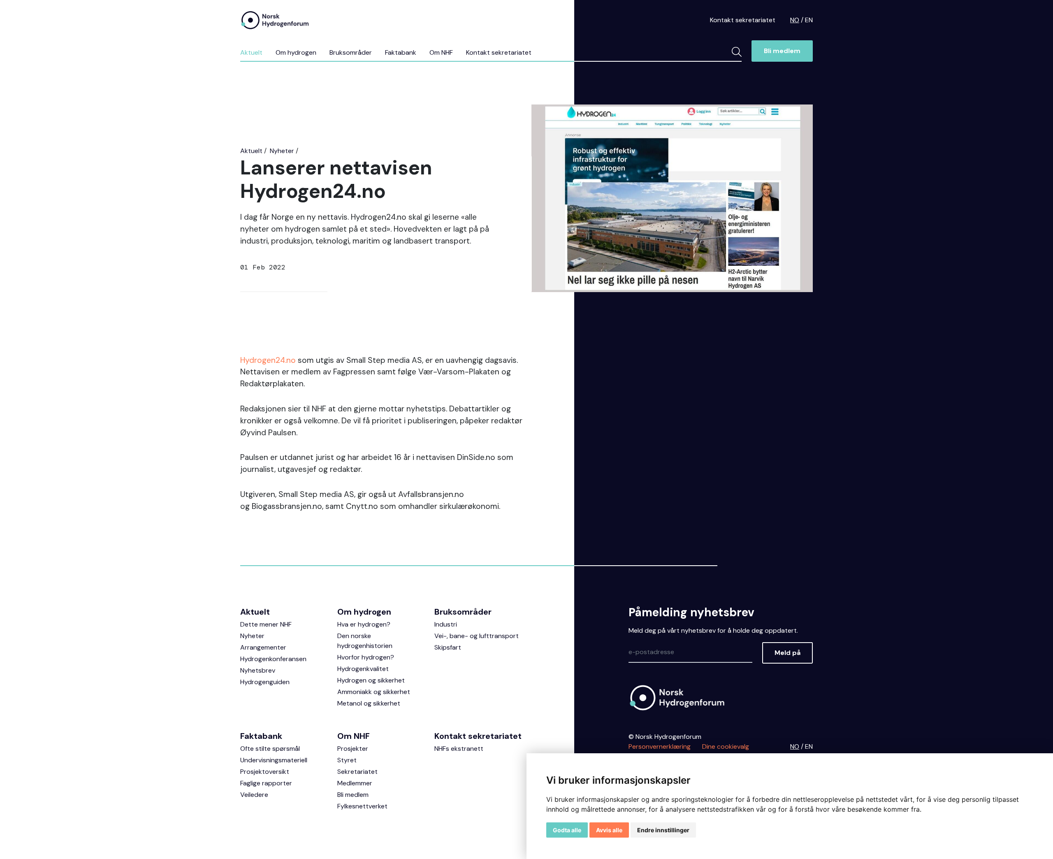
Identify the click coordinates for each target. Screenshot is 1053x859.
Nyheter (282, 150)
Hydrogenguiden (265, 682)
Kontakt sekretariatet (742, 20)
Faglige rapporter (266, 783)
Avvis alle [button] (609, 829)
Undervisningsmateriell (273, 760)
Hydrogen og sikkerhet (371, 680)
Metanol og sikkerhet (368, 703)
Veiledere (254, 794)
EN (809, 20)
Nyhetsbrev (257, 670)
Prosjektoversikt (264, 771)
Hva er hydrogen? (363, 624)
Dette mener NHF (266, 624)
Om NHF (441, 52)
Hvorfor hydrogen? (365, 657)
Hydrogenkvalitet (363, 668)
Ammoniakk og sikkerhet (373, 691)
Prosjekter (352, 748)
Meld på (787, 652)
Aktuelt (251, 52)
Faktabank (400, 52)
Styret (347, 760)
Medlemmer (354, 783)
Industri (445, 624)
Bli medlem (782, 50)
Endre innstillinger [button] (663, 829)
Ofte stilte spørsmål (270, 748)
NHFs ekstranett (458, 748)
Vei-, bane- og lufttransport (476, 635)
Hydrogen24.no (268, 360)
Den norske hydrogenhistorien (364, 640)
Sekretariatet (357, 771)
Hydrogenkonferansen (273, 659)
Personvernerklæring (660, 746)
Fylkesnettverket (362, 806)
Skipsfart (447, 647)
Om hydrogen (296, 52)
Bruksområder (350, 52)
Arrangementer (263, 647)
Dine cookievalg (725, 746)
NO (794, 20)
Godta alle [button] (567, 829)
